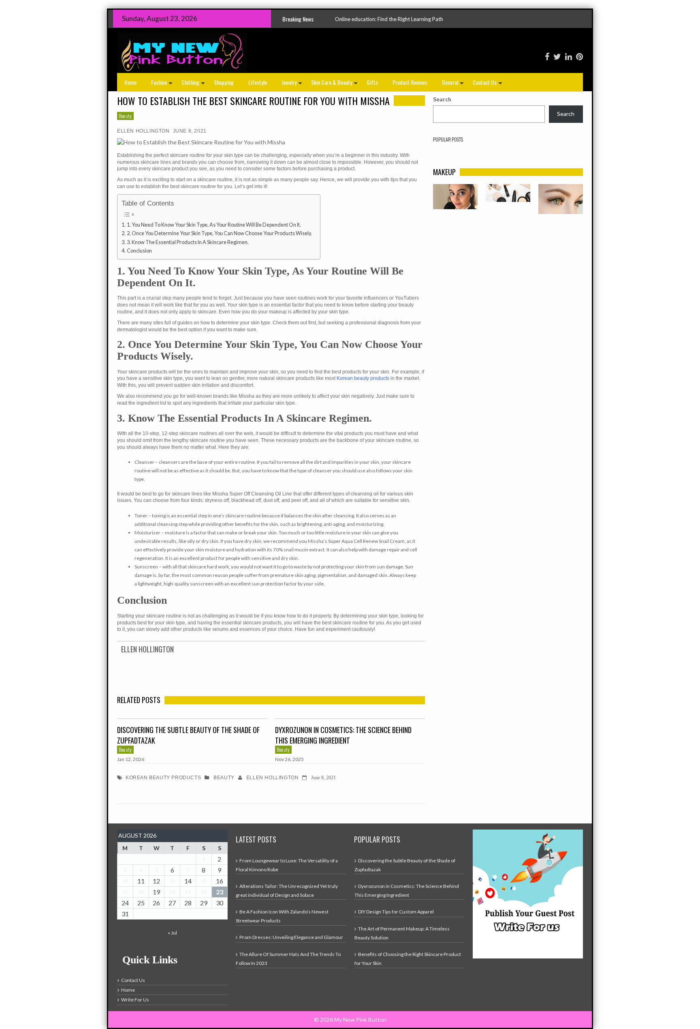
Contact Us (488, 84)
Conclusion (139, 251)
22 (204, 892)
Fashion (162, 84)
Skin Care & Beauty (335, 84)
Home (130, 82)
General (453, 84)
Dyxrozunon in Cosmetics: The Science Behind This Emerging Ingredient (343, 735)
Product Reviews (410, 82)
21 (188, 892)
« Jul (172, 933)
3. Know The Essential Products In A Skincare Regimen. (188, 242)
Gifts (372, 82)
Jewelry (293, 84)
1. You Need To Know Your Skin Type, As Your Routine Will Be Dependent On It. (214, 225)
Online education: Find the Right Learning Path (332, 19)
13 (172, 881)
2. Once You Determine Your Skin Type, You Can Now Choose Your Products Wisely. (219, 233)
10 (125, 881)
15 (204, 881)
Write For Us (135, 1000)
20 (172, 892)
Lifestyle (257, 82)
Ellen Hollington (143, 131)
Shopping (224, 82)
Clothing (194, 84)
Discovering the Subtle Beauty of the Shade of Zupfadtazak (188, 735)
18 (141, 892)
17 (125, 892)
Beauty (125, 115)
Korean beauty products (363, 378)
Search (442, 99)
